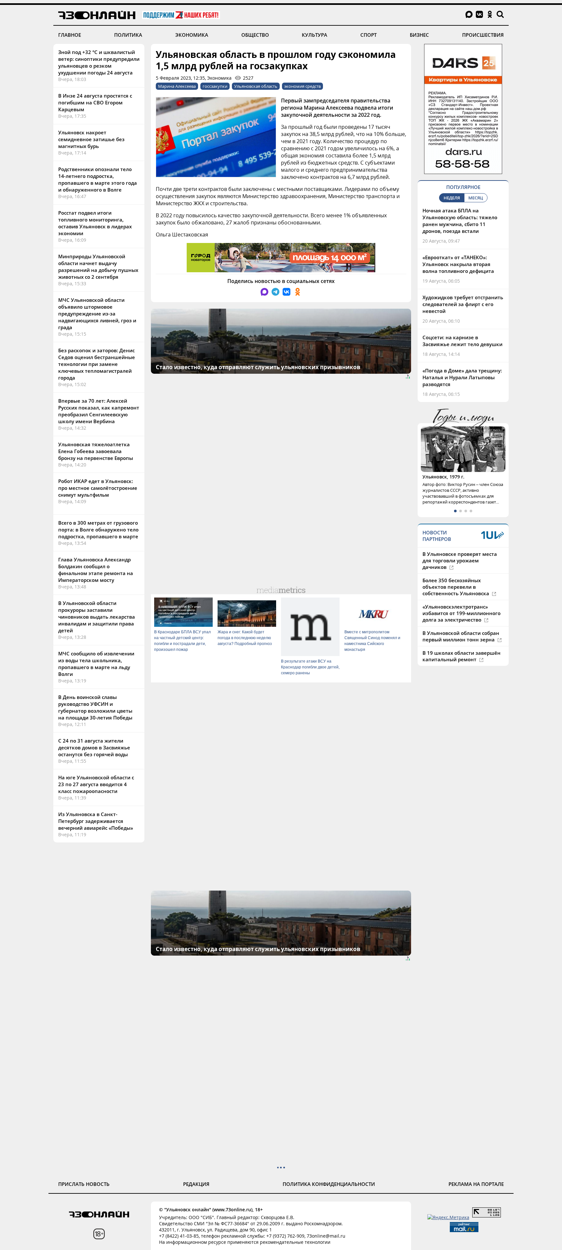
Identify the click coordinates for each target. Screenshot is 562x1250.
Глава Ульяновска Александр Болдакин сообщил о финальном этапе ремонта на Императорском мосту (95, 569)
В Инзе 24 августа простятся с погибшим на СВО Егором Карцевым (95, 102)
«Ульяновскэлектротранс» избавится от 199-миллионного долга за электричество (461, 613)
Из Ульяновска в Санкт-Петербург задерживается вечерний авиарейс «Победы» (95, 821)
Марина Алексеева (177, 86)
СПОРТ (368, 35)
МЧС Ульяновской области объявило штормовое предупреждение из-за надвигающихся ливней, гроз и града (97, 313)
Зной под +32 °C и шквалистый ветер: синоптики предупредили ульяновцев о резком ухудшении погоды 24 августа (99, 62)
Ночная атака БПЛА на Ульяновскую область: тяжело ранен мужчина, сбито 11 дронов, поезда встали (459, 220)
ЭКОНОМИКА (191, 35)
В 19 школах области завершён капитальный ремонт (461, 656)
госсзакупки (215, 86)
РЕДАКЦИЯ (196, 1184)
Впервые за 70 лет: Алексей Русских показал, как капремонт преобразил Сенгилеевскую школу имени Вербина (98, 410)
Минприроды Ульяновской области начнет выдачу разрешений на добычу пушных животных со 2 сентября (98, 266)
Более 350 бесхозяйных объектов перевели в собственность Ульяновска (456, 587)
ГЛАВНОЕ (69, 35)
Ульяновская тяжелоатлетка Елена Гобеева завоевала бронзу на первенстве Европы (95, 451)
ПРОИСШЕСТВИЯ (483, 35)
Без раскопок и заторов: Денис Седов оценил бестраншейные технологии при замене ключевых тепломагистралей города (96, 364)
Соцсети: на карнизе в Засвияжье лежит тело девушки (462, 340)
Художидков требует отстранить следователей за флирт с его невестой (462, 304)
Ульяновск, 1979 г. (443, 477)
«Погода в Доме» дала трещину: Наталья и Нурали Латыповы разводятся (462, 377)
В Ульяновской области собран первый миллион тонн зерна (460, 636)
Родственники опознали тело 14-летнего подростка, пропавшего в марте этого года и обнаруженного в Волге (97, 179)
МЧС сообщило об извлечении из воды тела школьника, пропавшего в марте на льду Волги (96, 663)
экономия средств (302, 86)
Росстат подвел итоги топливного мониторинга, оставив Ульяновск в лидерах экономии (95, 222)
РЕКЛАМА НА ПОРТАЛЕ (476, 1184)
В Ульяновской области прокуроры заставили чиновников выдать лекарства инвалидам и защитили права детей (96, 617)
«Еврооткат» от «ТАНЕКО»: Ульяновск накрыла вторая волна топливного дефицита (458, 264)
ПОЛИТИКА (128, 35)
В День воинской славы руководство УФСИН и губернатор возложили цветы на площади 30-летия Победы (95, 707)
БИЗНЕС (419, 35)
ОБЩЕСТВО (255, 35)
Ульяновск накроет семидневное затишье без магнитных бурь (91, 139)
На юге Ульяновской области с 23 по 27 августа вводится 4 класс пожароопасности (96, 784)
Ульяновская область (255, 86)
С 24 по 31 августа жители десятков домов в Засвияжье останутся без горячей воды (94, 747)
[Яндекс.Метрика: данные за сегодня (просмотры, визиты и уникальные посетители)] (448, 1217)
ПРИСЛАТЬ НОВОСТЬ (84, 1184)
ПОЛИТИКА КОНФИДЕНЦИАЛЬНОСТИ (329, 1184)
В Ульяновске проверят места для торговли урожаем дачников (459, 560)
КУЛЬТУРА (314, 35)
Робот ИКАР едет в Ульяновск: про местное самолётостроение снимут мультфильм (97, 488)
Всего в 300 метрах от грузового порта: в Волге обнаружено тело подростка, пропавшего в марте (98, 529)
